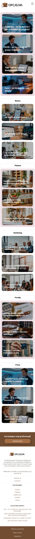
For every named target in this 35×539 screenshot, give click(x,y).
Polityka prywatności (17, 529)
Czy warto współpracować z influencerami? (16, 267)
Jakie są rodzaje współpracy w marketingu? (17, 248)
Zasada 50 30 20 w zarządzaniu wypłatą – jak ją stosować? (16, 219)
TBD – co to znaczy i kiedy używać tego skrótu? (15, 69)
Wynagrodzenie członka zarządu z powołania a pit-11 (15, 314)
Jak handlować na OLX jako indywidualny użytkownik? (15, 154)
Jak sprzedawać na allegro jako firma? (15, 135)
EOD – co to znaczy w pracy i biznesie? (16, 48)
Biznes (18, 101)
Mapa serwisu (17, 532)
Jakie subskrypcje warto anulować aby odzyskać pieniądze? (17, 514)
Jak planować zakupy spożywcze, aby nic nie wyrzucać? (12, 201)
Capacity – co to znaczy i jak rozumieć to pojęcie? (17, 28)
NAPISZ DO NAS (17, 441)
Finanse (18, 165)
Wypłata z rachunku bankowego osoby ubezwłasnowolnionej (12, 351)
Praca (17, 365)
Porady (18, 297)
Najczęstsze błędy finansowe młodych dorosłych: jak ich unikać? (15, 182)
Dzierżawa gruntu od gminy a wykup (17, 518)
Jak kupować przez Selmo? (15, 117)
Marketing (17, 233)
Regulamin (17, 536)
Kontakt (17, 481)
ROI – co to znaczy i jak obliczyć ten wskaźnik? (17, 510)
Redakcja (17, 478)
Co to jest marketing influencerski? (13, 286)
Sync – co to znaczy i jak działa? (17, 89)
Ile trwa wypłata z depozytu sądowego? (15, 333)
